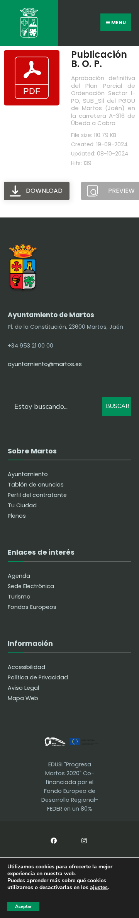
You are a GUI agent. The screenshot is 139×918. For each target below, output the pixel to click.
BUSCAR (117, 406)
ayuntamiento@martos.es (45, 364)
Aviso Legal (23, 688)
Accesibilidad (26, 667)
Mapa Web (23, 698)
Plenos (17, 516)
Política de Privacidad (38, 677)
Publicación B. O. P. (99, 59)
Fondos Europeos (32, 607)
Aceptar (23, 906)
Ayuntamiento (28, 474)
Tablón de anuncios (36, 484)
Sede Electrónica (31, 586)
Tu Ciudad (22, 505)
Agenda (19, 576)
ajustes (99, 888)
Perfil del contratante (37, 495)
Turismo (19, 596)
